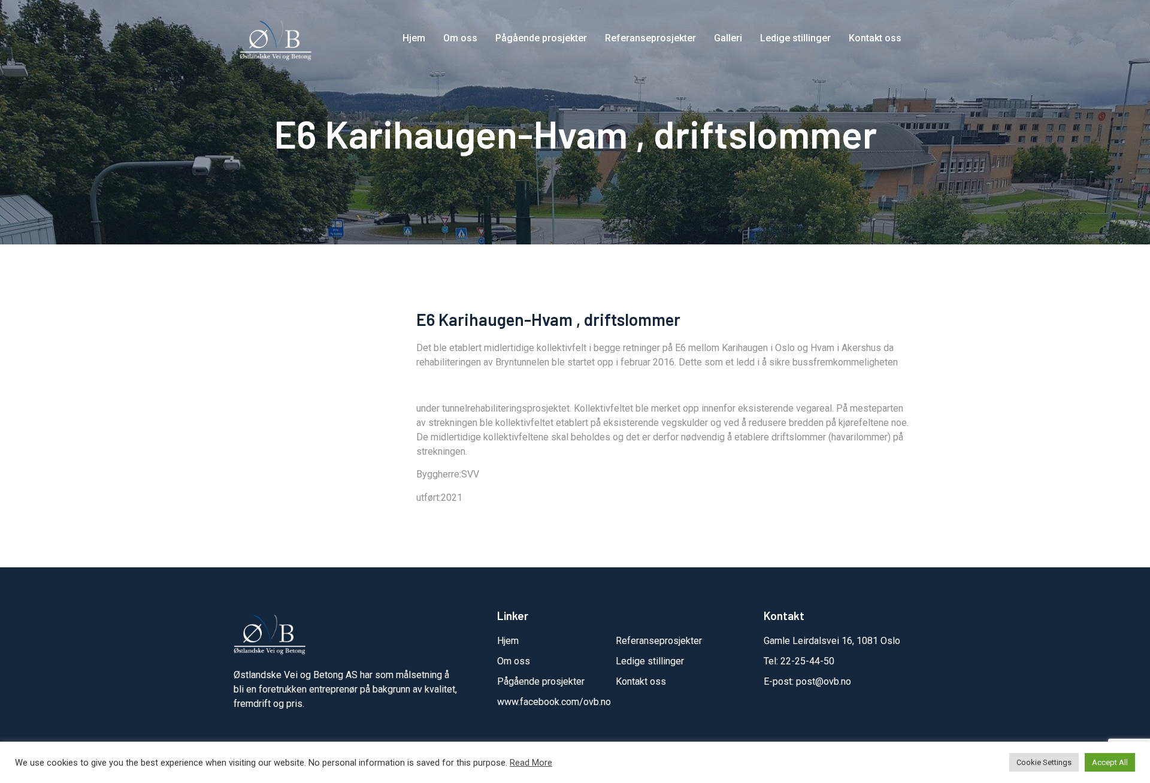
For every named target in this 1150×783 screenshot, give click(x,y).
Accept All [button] (1110, 762)
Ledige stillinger (795, 38)
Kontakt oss (875, 38)
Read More (531, 762)
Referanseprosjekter (650, 38)
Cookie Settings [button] (1044, 762)
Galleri (728, 38)
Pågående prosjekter (541, 38)
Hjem (413, 38)
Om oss (460, 38)
